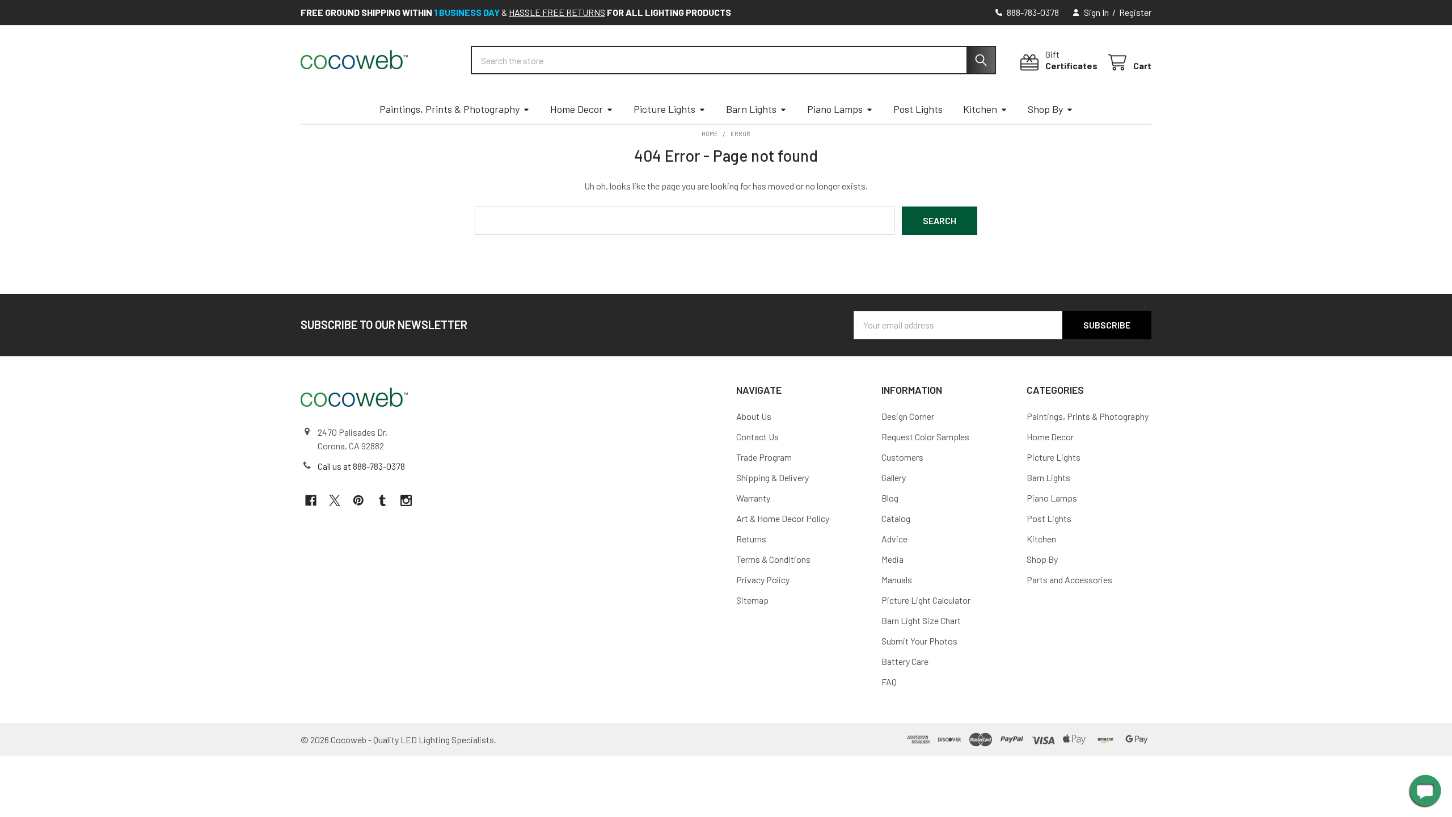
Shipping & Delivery (772, 477)
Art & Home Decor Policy (782, 518)
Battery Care (904, 661)
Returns (751, 538)
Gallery (893, 477)
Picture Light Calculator (925, 600)
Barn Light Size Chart (921, 620)
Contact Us (757, 436)
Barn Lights (751, 109)
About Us (753, 416)
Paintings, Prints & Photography (449, 109)
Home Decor (576, 109)
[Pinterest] (358, 500)
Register (1135, 12)
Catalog (895, 518)
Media (892, 559)
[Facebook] (311, 500)
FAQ (889, 681)
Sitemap (752, 600)
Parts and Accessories (1069, 579)
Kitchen (980, 109)
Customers (902, 457)
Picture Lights (664, 109)
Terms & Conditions (773, 559)
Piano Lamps (835, 109)
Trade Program (764, 457)
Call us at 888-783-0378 (361, 466)
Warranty (753, 497)
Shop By (1045, 109)
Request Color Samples (925, 436)
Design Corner (907, 416)
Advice (894, 538)
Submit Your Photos (919, 640)
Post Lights (918, 109)
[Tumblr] (382, 500)
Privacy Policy (763, 579)
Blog (889, 497)
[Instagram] (406, 500)
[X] (334, 500)
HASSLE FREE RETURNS (557, 12)
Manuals (896, 579)
